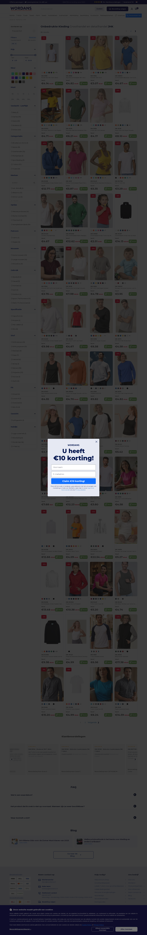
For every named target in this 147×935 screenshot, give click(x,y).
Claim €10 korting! (73, 481)
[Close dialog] (96, 442)
